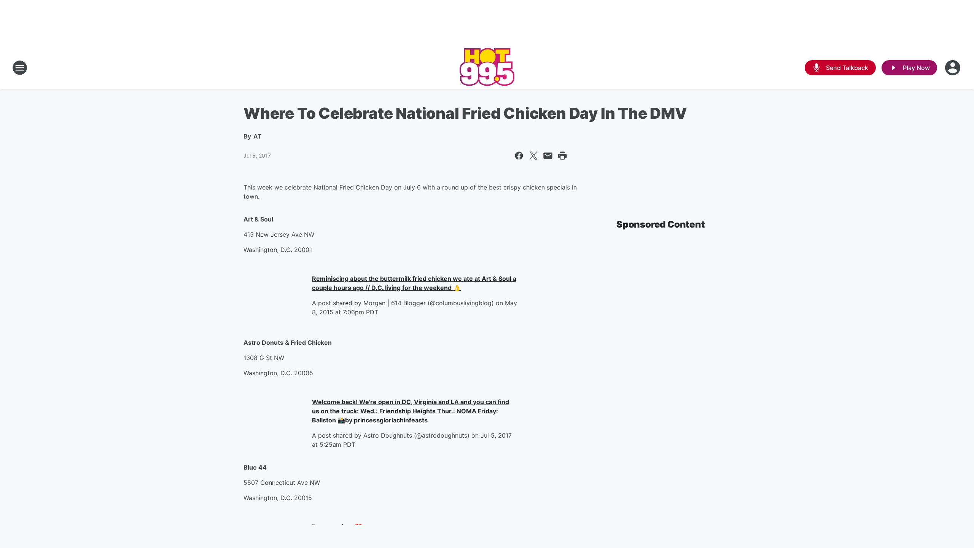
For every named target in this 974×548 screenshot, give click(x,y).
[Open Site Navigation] (19, 67)
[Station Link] (487, 68)
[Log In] (953, 67)
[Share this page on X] (533, 155)
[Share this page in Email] (548, 155)
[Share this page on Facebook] (519, 155)
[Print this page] (562, 155)
